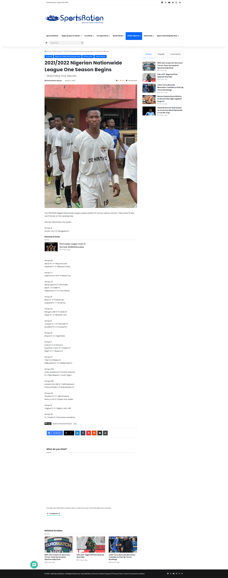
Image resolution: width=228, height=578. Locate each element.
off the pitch (88, 56)
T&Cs (126, 574)
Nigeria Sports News (71, 36)
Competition (102, 36)
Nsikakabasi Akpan (54, 81)
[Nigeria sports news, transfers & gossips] (74, 18)
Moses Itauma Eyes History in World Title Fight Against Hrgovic (169, 98)
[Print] (105, 433)
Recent (148, 54)
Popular (161, 54)
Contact (101, 574)
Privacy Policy (117, 574)
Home (48, 51)
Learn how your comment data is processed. (94, 508)
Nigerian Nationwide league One (67, 56)
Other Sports (133, 36)
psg (75, 424)
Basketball (118, 36)
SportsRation (52, 36)
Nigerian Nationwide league (62, 424)
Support (108, 574)
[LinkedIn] (77, 433)
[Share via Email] (99, 433)
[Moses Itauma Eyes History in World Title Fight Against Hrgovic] (149, 99)
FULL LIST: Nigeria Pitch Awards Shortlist (90, 556)
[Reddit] (94, 433)
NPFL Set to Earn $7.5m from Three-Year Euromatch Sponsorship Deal (57, 557)
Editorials (148, 36)
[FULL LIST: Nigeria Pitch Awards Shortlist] (91, 544)
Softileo (142, 574)
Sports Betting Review (167, 36)
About (94, 574)
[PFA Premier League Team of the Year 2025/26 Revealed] (51, 246)
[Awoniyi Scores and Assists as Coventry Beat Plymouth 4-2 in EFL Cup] (149, 111)
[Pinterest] (88, 433)
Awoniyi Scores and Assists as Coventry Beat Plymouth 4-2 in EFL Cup (169, 110)
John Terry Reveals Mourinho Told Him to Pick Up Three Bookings (122, 557)
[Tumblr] (83, 433)
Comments (175, 54)
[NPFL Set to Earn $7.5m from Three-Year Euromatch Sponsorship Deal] (59, 544)
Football (88, 36)
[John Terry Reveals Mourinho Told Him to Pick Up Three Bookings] (123, 544)
